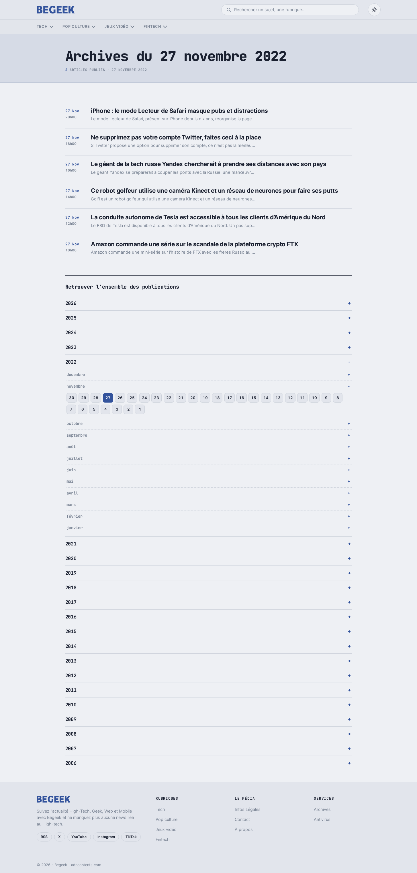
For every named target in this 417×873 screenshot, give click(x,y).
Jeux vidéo (117, 26)
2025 (71, 318)
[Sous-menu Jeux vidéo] (132, 26)
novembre (75, 386)
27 (108, 397)
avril (72, 493)
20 (192, 397)
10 (314, 397)
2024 (71, 332)
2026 (71, 303)
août (71, 446)
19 (205, 397)
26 (120, 397)
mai (69, 481)
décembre (75, 374)
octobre (74, 423)
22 (168, 397)
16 (241, 397)
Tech (42, 26)
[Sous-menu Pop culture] (93, 26)
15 (253, 397)
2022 (71, 362)
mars (71, 504)
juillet (74, 458)
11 (302, 397)
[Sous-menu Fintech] (165, 26)
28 (95, 397)
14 (266, 397)
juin (71, 469)
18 (217, 397)
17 (229, 397)
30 (71, 397)
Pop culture (76, 26)
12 (290, 397)
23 (156, 397)
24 (144, 397)
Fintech (152, 26)
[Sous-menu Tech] (51, 26)
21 (180, 397)
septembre (76, 435)
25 (132, 397)
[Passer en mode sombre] (374, 9)
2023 (71, 347)
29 (83, 397)
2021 (71, 544)
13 (278, 397)
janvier (74, 527)
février (74, 516)
